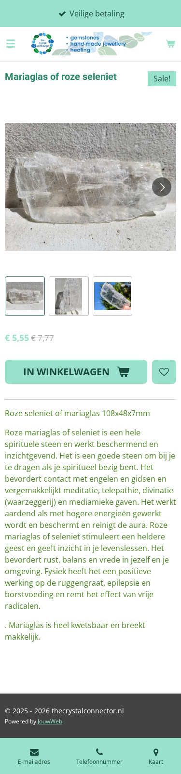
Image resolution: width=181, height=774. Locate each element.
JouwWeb (50, 721)
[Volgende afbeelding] (161, 187)
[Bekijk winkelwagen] (170, 43)
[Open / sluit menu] (10, 43)
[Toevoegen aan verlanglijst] (164, 372)
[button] (25, 296)
